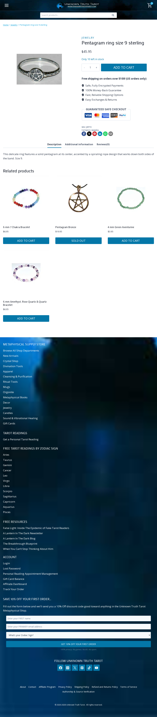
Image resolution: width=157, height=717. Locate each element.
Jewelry (14, 24)
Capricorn (9, 501)
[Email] (110, 133)
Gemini (7, 465)
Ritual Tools (10, 381)
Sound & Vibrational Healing (20, 418)
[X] (89, 133)
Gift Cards (9, 423)
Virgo (6, 480)
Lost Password (12, 568)
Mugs (6, 387)
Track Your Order (13, 589)
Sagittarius (9, 496)
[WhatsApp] (105, 133)
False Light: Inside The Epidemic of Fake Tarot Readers (36, 528)
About (23, 686)
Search (114, 16)
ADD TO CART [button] (26, 240)
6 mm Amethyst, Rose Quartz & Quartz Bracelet (25, 303)
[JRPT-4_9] (39, 69)
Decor (6, 402)
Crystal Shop (10, 361)
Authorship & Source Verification (78, 691)
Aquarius (8, 507)
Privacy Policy (65, 686)
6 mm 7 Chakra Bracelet (16, 227)
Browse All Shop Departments (21, 350)
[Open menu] (6, 5)
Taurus (7, 460)
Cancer (7, 470)
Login (6, 563)
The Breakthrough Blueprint (20, 543)
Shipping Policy (81, 686)
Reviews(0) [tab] (103, 144)
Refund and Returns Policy (105, 686)
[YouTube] (96, 668)
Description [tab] (54, 144)
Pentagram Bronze (65, 227)
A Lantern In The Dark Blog (19, 538)
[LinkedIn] (100, 133)
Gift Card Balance (13, 579)
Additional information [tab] (79, 144)
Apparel (8, 371)
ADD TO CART (123, 67)
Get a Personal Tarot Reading (20, 439)
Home (6, 24)
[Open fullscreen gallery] (72, 102)
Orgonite (8, 392)
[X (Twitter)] (75, 668)
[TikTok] (89, 668)
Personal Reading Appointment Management (30, 573)
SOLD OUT (78, 240)
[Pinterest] (94, 133)
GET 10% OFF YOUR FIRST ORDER (78, 644)
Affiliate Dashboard (15, 584)
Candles (8, 413)
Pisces (6, 512)
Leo (5, 475)
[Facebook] (84, 133)
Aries (6, 454)
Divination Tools (13, 366)
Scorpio (7, 491)
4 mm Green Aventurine (121, 227)
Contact (32, 686)
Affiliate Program (47, 686)
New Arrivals (10, 356)
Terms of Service (128, 686)
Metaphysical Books (15, 397)
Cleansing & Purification (17, 376)
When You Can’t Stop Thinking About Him (28, 549)
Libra (6, 486)
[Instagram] (68, 668)
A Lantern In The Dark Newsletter (23, 533)
